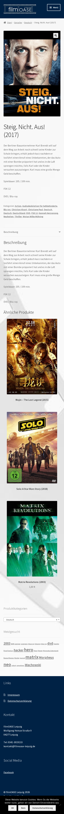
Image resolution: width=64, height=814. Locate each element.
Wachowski (33, 665)
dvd (50, 643)
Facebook (9, 772)
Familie (56, 644)
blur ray (44, 644)
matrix (32, 657)
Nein (23, 808)
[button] (55, 35)
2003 (7, 643)
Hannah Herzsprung (48, 213)
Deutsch (28, 22)
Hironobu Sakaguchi (50, 651)
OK (12, 808)
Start (9, 22)
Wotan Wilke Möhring (33, 216)
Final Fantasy (8, 651)
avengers (24, 644)
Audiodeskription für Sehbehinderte (39, 206)
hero (28, 650)
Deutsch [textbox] (31, 619)
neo (7, 664)
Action (18, 206)
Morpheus (46, 657)
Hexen (40, 651)
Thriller (18, 216)
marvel (22, 658)
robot (13, 665)
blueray (38, 644)
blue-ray (31, 644)
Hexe (35, 651)
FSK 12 (34, 213)
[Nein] (60, 804)
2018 (12, 644)
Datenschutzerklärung (20, 700)
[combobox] (32, 619)
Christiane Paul (35, 209)
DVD (28, 213)
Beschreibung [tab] (11, 231)
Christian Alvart (19, 209)
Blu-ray (7, 209)
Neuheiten (9, 216)
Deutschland (19, 213)
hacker (19, 650)
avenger (17, 644)
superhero (20, 665)
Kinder (16, 658)
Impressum (14, 694)
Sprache (18, 22)
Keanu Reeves (9, 658)
